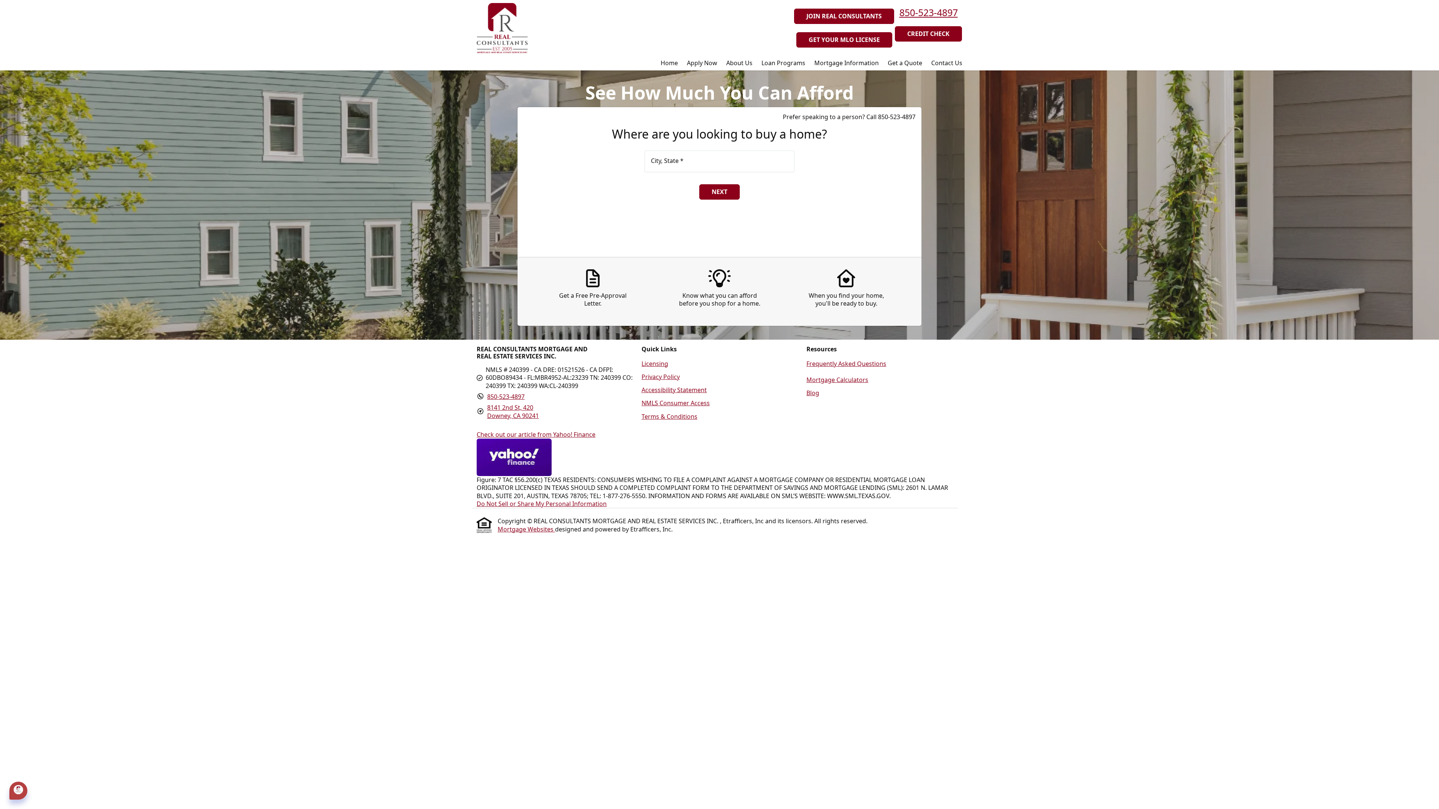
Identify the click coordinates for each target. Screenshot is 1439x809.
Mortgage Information (846, 63)
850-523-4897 (928, 12)
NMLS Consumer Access (676, 403)
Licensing (655, 364)
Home (669, 63)
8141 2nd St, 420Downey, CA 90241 (513, 411)
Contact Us (946, 63)
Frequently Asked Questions (846, 364)
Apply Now (702, 63)
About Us (739, 63)
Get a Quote (905, 63)
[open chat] (18, 790)
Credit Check (928, 34)
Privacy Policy (661, 377)
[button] (18, 791)
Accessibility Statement (674, 390)
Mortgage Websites (526, 529)
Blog (812, 393)
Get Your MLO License (844, 40)
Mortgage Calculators (837, 380)
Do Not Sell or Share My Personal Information (542, 504)
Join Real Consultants (844, 16)
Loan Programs (783, 63)
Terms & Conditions (669, 416)
